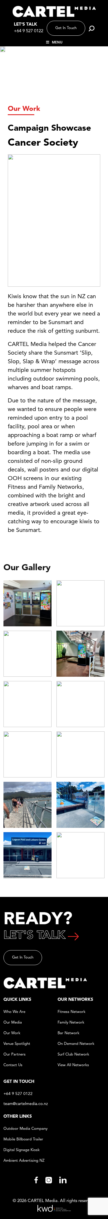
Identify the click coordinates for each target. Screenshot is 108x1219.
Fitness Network (72, 1012)
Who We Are (14, 1012)
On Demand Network (76, 1044)
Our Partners (14, 1054)
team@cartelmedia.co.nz (25, 1104)
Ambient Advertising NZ (23, 1161)
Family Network (71, 1022)
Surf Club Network (73, 1054)
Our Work (24, 109)
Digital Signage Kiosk (21, 1150)
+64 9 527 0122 (28, 31)
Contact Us (12, 1065)
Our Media (12, 1022)
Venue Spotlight (16, 1044)
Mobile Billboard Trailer (23, 1139)
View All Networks (73, 1065)
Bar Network (68, 1033)
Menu (57, 42)
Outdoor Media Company (25, 1129)
